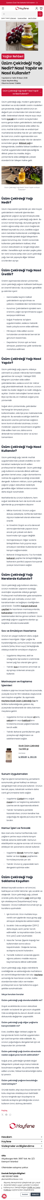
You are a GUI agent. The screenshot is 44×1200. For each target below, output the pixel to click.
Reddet (25, 1194)
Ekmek (20, 852)
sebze (9, 720)
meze (9, 802)
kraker (23, 856)
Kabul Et (35, 1194)
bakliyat (26, 720)
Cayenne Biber (22, 18)
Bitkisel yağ (24, 143)
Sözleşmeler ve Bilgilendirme (17, 1146)
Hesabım (6, 1137)
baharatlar (6, 612)
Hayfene (38, 974)
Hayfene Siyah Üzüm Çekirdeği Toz (18, 700)
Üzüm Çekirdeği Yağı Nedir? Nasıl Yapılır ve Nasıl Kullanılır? (20, 92)
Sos (15, 666)
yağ (27, 898)
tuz (35, 852)
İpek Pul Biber (32, 18)
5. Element (13, 18)
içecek (10, 119)
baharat (11, 558)
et (34, 717)
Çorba (20, 798)
